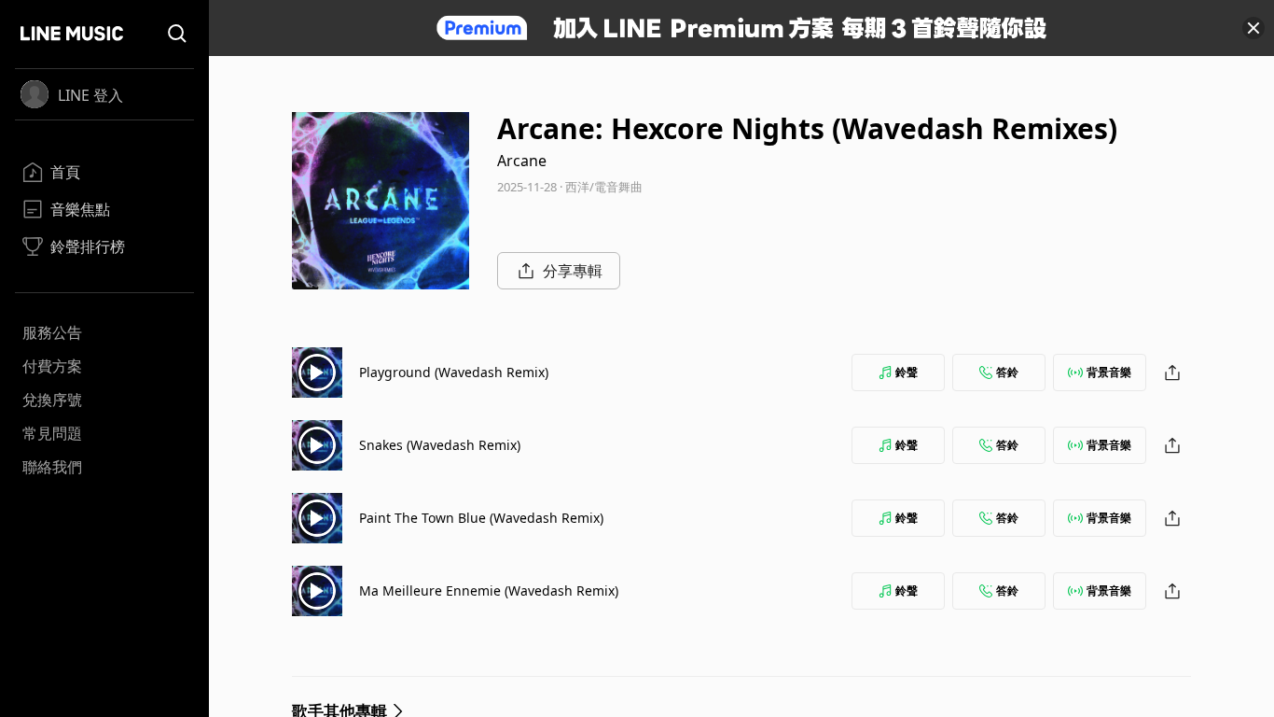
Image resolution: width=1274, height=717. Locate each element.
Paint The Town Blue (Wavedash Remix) (481, 518)
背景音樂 (1109, 372)
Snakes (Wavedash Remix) (439, 445)
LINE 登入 (90, 95)
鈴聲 (906, 372)
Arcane (522, 160)
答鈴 (1007, 372)
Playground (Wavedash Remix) (453, 372)
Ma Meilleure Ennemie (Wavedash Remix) (488, 590)
